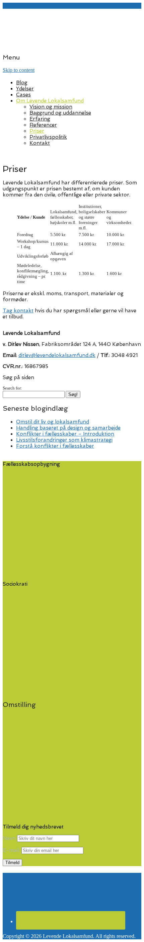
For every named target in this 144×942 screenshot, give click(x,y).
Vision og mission (50, 107)
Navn (9, 838)
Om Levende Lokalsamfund (50, 101)
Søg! (73, 394)
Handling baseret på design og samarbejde (68, 428)
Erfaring (39, 119)
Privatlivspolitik (48, 137)
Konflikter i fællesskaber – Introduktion (65, 434)
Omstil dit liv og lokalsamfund (52, 422)
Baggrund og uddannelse (60, 113)
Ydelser (25, 89)
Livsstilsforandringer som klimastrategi (64, 440)
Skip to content (18, 70)
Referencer (43, 125)
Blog (21, 83)
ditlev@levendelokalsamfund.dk (56, 355)
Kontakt (39, 143)
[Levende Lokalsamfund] (72, 44)
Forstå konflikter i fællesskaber (55, 446)
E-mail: (12, 850)
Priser (36, 131)
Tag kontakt (18, 311)
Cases (23, 95)
